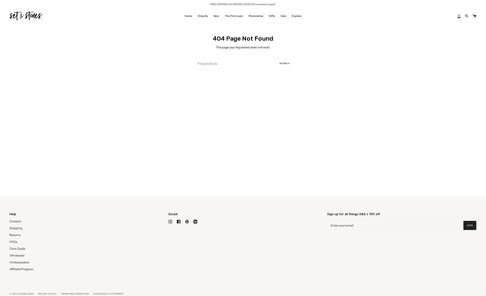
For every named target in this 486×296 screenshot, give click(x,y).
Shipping (15, 228)
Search (284, 63)
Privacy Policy (47, 294)
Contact (15, 221)
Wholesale (16, 255)
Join (470, 225)
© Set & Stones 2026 (21, 294)
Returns (15, 235)
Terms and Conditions (75, 294)
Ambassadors (19, 262)
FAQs (13, 242)
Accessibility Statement (108, 294)
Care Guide (17, 248)
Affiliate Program (21, 269)
